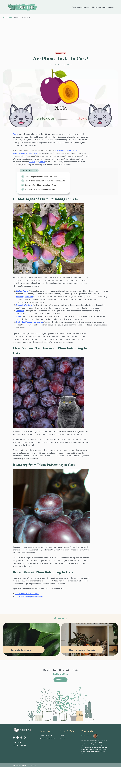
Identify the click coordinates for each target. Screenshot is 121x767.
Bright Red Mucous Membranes (29, 322)
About (62, 735)
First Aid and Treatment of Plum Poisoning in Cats (45, 181)
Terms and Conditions (19, 745)
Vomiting (20, 311)
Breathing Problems (24, 296)
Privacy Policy (17, 742)
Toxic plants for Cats (80, 7)
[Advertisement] (60, 35)
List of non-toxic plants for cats (29, 596)
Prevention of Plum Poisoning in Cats (40, 189)
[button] (29, 170)
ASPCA (32, 162)
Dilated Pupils (22, 291)
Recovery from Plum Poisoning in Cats (40, 185)
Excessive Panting (24, 305)
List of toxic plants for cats (27, 594)
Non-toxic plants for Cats (103, 7)
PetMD (42, 162)
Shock (18, 316)
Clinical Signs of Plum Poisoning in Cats (41, 176)
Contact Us (63, 739)
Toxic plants (7, 17)
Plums (15, 134)
